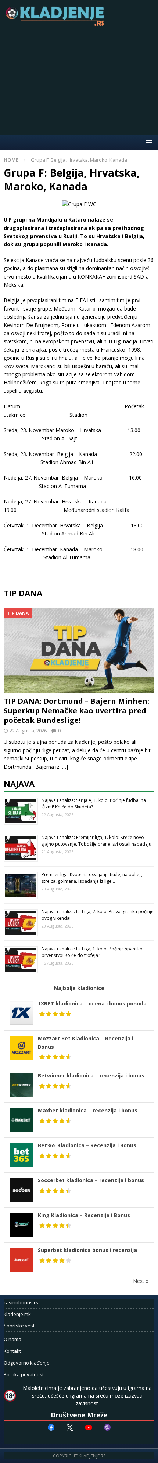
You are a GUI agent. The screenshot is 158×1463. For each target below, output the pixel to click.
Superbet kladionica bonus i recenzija (87, 1250)
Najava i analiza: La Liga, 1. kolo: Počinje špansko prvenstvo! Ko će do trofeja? (92, 952)
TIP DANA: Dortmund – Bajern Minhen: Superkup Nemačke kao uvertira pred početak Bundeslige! (76, 710)
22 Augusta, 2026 (28, 730)
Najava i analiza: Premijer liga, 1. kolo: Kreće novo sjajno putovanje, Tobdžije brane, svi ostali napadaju (96, 840)
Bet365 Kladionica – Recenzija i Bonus (87, 1145)
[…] (64, 766)
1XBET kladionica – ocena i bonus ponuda (92, 1003)
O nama (12, 1339)
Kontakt (12, 1351)
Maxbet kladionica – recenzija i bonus (87, 1110)
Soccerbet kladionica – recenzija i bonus (91, 1180)
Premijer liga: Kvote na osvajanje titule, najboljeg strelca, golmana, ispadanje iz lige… (92, 877)
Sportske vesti (20, 1325)
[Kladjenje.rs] (56, 23)
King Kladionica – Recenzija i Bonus (84, 1215)
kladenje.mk (17, 1314)
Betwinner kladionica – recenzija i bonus (91, 1075)
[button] (148, 142)
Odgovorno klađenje (27, 1362)
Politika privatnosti (24, 1374)
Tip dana (23, 592)
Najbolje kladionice (79, 988)
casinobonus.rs (21, 1302)
